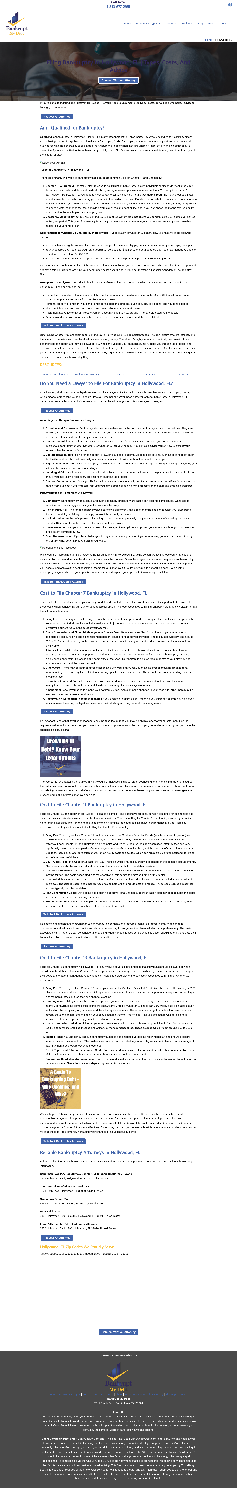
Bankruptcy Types (70, 1394)
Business (100, 1394)
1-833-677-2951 (118, 6)
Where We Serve (135, 1394)
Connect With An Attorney (119, 80)
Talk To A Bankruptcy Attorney (63, 325)
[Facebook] (230, 5)
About (118, 1394)
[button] (159, 23)
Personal (88, 1394)
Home (53, 1394)
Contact (182, 1394)
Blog (111, 1394)
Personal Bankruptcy (55, 374)
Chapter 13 (181, 374)
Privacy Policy (155, 1394)
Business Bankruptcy (87, 374)
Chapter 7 (118, 374)
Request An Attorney (56, 116)
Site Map (170, 1394)
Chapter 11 (149, 374)
